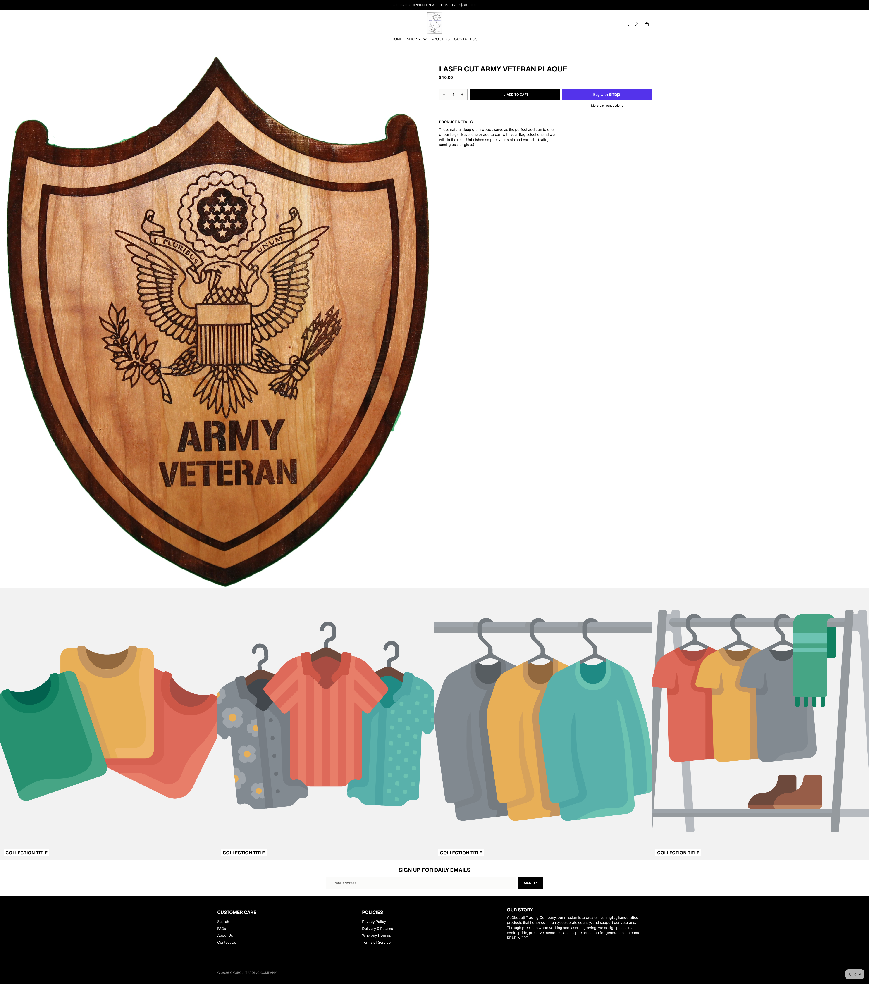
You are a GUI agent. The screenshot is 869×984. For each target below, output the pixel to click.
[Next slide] (647, 5)
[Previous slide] (219, 5)
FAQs (221, 928)
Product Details (456, 121)
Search (223, 922)
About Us (225, 935)
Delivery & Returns (377, 928)
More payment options (607, 105)
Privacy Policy (374, 922)
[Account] (637, 24)
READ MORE (517, 938)
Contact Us (226, 942)
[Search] (627, 24)
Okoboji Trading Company (253, 972)
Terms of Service (376, 942)
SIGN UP (530, 883)
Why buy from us (376, 935)
